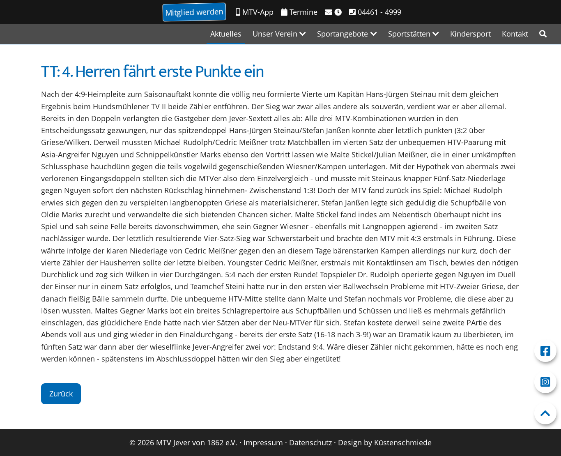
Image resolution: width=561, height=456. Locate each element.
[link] (543, 34)
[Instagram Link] (545, 382)
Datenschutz (310, 442)
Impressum (263, 442)
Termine (302, 12)
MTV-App (257, 12)
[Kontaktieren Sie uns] (333, 12)
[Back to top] (545, 413)
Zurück (61, 393)
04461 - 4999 (378, 12)
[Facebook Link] (545, 350)
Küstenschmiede (403, 442)
